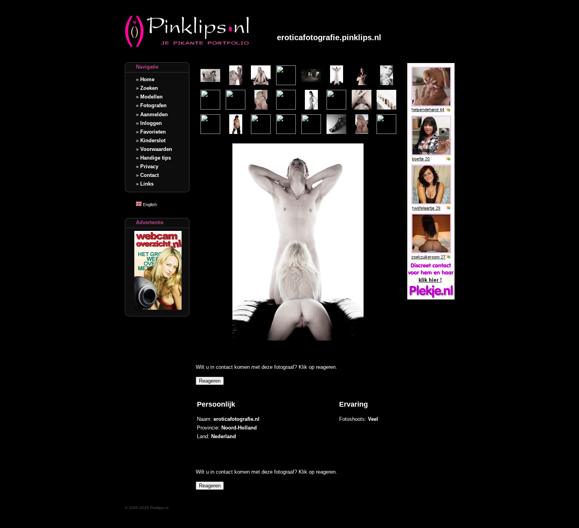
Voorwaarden (156, 149)
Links (147, 184)
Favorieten (153, 132)
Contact (149, 175)
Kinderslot (152, 140)
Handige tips (155, 158)
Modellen (151, 97)
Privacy (149, 166)
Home (147, 79)
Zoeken (149, 88)
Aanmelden (154, 114)
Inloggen (151, 123)
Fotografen (153, 105)
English (149, 204)
